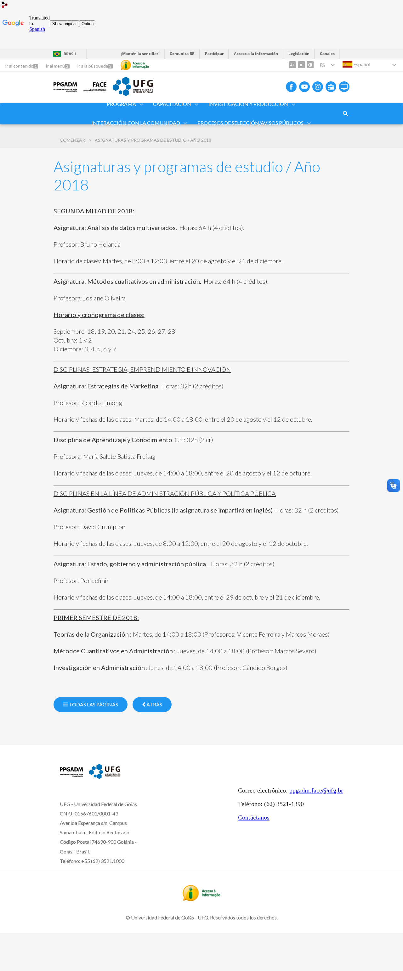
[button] (122, 104)
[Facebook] (291, 86)
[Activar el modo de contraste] (310, 64)
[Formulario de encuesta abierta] (345, 114)
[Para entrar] (4, 5)
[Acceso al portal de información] (201, 899)
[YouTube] (304, 86)
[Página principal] (65, 91)
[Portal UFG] (133, 94)
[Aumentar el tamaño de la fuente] (292, 64)
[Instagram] (317, 86)
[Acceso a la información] (135, 65)
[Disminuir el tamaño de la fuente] (301, 64)
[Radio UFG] (331, 86)
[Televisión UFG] (344, 86)
